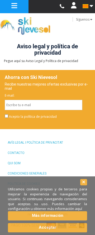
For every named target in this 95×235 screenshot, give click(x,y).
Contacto (16, 153)
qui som (14, 163)
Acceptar (47, 227)
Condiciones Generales (27, 173)
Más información (47, 215)
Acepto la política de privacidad (33, 116)
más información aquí (64, 208)
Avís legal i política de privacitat (35, 142)
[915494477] (61, 6)
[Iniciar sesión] (73, 6)
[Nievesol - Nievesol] (47, 26)
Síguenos (83, 19)
